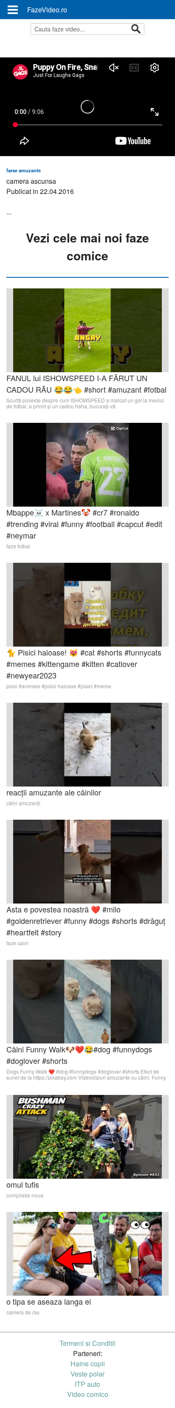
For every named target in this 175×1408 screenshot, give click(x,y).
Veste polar (87, 1374)
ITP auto (87, 1384)
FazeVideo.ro (47, 9)
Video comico (87, 1394)
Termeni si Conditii (87, 1343)
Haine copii (88, 1363)
